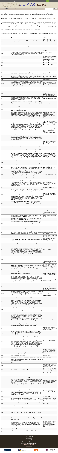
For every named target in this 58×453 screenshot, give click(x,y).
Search (55, 8)
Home (3, 8)
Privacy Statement (29, 446)
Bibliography (55, 18)
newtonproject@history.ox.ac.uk (29, 444)
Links (40, 18)
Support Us (25, 8)
